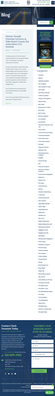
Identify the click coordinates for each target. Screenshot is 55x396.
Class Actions (42, 129)
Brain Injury (41, 110)
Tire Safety (41, 294)
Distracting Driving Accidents (43, 154)
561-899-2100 (45, 2)
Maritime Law (42, 215)
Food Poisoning (42, 186)
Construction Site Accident (45, 132)
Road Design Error (43, 265)
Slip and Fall (41, 277)
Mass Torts (41, 218)
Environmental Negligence (45, 174)
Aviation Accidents (43, 95)
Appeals (40, 78)
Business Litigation (43, 116)
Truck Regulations (43, 300)
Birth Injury (41, 104)
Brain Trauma (42, 113)
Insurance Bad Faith (43, 198)
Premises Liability (43, 250)
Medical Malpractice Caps (45, 224)
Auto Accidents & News (44, 86)
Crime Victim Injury (43, 138)
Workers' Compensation (44, 309)
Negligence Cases (43, 230)
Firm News (41, 183)
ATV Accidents (42, 84)
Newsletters (41, 236)
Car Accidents (42, 119)
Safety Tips (41, 271)
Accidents (41, 75)
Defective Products (43, 147)
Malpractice (41, 212)
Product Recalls (42, 259)
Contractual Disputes (44, 135)
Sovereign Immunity (43, 282)
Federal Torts (42, 180)
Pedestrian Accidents (44, 244)
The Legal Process (43, 285)
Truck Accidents (42, 297)
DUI (39, 163)
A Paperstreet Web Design (27, 387)
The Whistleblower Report (45, 291)
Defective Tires (42, 150)
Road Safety (41, 268)
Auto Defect (41, 89)
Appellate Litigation (43, 81)
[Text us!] (49, 393)
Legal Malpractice (43, 209)
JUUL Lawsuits (42, 200)
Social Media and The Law (45, 279)
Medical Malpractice (43, 221)
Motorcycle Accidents (44, 227)
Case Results (41, 122)
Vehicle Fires (41, 303)
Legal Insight (41, 206)
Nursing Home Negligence (45, 238)
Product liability (42, 256)
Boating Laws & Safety (44, 107)
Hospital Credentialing (44, 192)
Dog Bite (40, 158)
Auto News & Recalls (44, 92)
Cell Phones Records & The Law (45, 125)
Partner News (42, 241)
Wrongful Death (42, 312)
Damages (41, 144)
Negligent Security (43, 233)
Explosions (41, 177)
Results (40, 262)
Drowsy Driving (42, 161)
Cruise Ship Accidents (44, 141)
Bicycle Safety (42, 101)
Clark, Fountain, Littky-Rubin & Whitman (12, 383)
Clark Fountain (16, 50)
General (40, 189)
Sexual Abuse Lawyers (44, 274)
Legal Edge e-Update (44, 203)
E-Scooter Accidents (43, 166)
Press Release (42, 253)
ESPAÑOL (47, 4)
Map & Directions (9, 368)
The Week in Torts (43, 288)
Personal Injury (42, 247)
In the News (41, 195)
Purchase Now (45, 66)
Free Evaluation (39, 371)
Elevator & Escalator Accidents (43, 170)
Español (28, 385)
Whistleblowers (42, 306)
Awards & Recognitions (44, 98)
